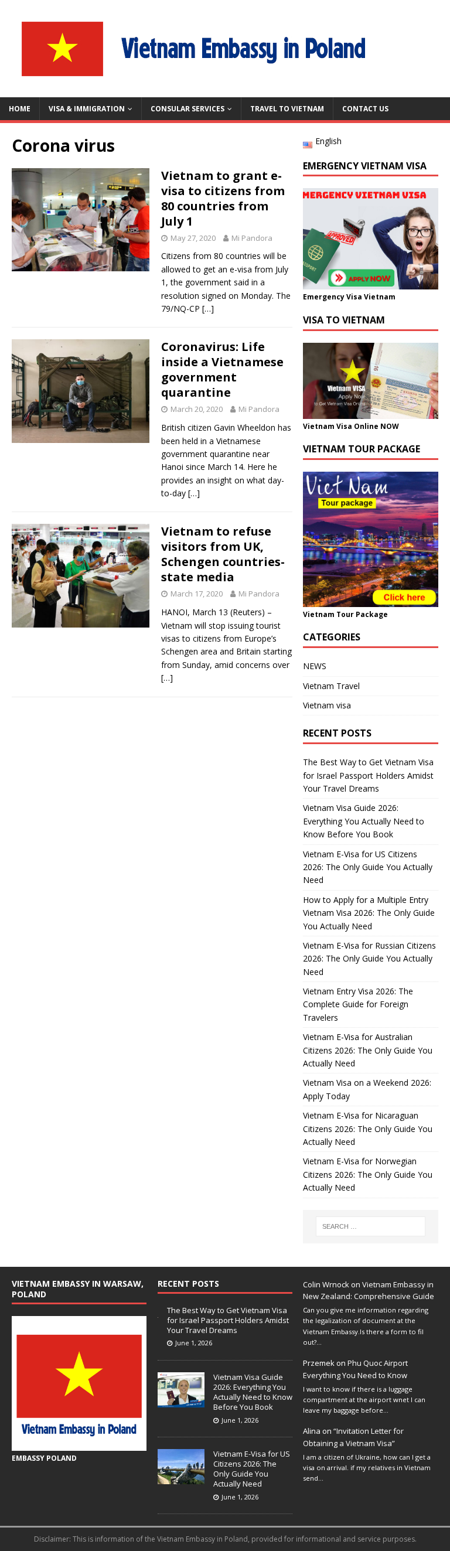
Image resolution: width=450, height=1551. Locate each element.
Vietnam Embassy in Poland (202, 1539)
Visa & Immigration (87, 109)
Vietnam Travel (331, 685)
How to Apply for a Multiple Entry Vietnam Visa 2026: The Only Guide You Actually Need (369, 913)
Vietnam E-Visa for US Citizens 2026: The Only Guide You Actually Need (367, 867)
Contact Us (365, 109)
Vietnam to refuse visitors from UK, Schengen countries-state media (223, 554)
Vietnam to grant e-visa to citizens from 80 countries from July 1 (223, 198)
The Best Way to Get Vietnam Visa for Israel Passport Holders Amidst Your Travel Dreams (368, 775)
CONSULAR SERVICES (187, 109)
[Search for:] (370, 1226)
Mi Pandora (251, 238)
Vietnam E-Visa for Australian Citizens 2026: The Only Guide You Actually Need (367, 1050)
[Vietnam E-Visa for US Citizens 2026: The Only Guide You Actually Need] (181, 1477)
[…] (208, 308)
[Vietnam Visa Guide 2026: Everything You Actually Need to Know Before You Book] (181, 1401)
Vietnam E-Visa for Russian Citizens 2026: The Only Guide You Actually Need (369, 958)
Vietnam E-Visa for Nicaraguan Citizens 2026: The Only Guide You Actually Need (367, 1128)
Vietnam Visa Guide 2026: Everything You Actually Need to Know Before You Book (363, 821)
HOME (19, 109)
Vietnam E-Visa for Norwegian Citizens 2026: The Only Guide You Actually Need (367, 1174)
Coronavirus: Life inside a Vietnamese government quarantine (222, 369)
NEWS (314, 665)
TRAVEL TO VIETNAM (287, 109)
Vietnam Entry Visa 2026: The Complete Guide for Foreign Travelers (358, 1004)
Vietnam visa (327, 705)
